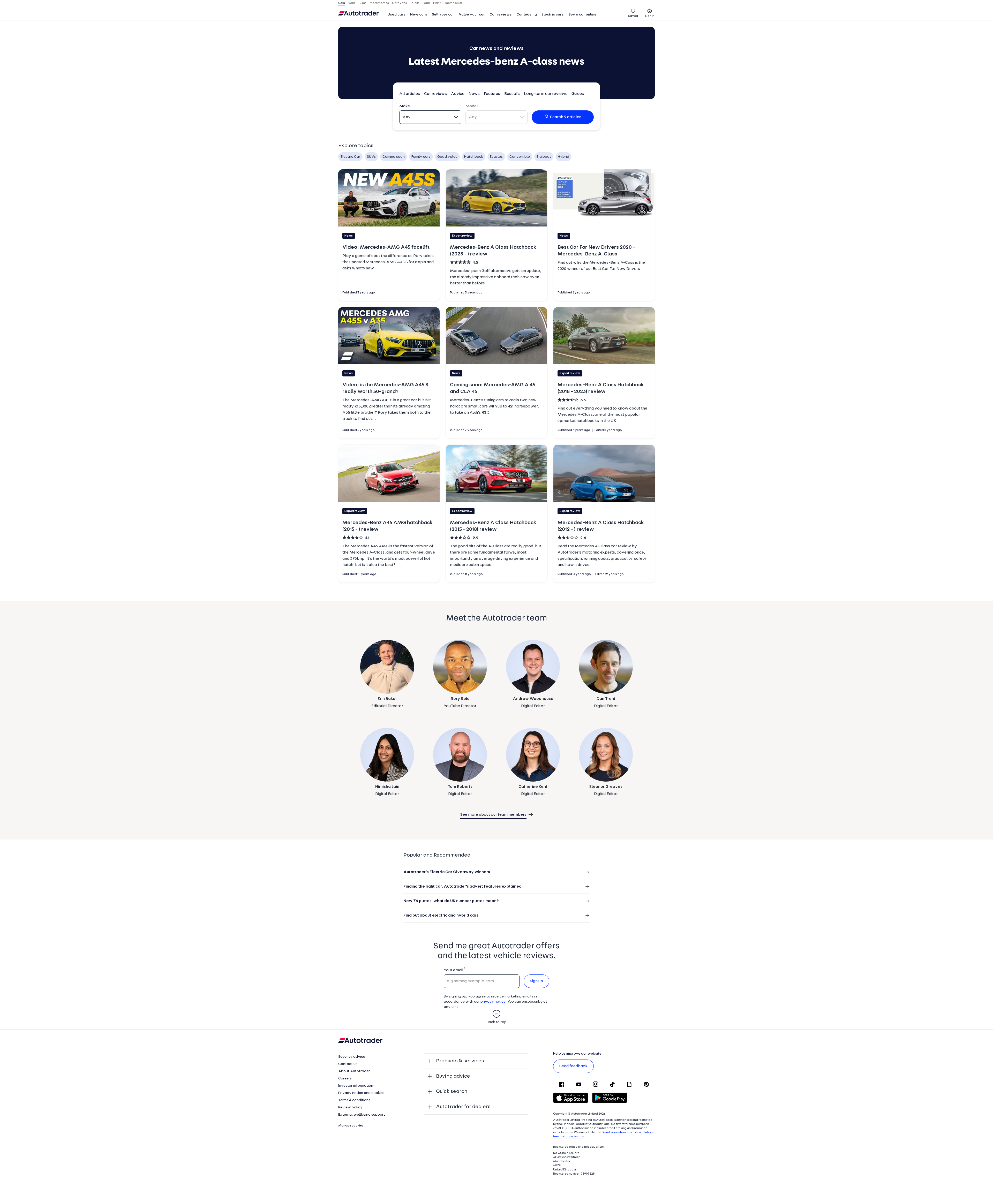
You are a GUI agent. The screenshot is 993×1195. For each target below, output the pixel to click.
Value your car (472, 15)
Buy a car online (582, 15)
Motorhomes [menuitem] (379, 3)
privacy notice (493, 1002)
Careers (345, 1078)
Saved (633, 16)
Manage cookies (350, 1125)
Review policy (350, 1107)
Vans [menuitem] (352, 3)
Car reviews (501, 15)
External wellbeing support (361, 1115)
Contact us (347, 1064)
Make (404, 106)
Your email (453, 970)
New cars (418, 15)
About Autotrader (354, 1071)
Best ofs (512, 94)
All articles (409, 94)
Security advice (351, 1057)
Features (492, 94)
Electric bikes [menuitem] (453, 3)
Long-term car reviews (545, 94)
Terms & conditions (354, 1100)
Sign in (650, 16)
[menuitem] (396, 15)
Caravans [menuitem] (399, 3)
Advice (457, 94)
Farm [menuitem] (426, 3)
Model (471, 106)
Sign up (536, 981)
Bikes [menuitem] (362, 3)
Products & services (460, 1061)
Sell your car (443, 15)
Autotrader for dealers (463, 1106)
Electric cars (552, 15)
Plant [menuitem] (437, 3)
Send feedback (573, 1066)
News (474, 94)
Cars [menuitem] (341, 3)
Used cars (396, 15)
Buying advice (453, 1076)
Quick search (451, 1091)
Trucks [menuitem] (414, 3)
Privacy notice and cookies (361, 1093)
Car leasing (526, 15)
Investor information (355, 1086)
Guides (577, 94)
